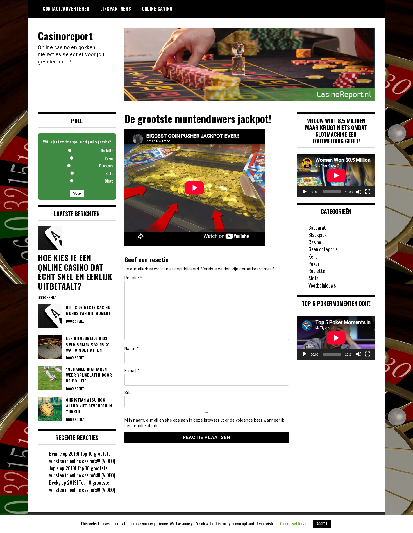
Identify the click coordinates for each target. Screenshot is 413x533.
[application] (336, 175)
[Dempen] (359, 192)
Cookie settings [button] (293, 523)
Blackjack (317, 234)
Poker (313, 263)
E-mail (132, 370)
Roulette (316, 270)
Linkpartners (115, 8)
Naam (131, 348)
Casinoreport (65, 35)
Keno (313, 256)
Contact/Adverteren (66, 8)
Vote (77, 193)
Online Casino (157, 8)
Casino (314, 242)
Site (128, 392)
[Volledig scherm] (368, 192)
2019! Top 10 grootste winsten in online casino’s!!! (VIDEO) (82, 457)
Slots (313, 278)
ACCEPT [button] (322, 524)
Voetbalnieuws (322, 285)
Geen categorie (323, 249)
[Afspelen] (304, 192)
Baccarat (317, 227)
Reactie (133, 277)
